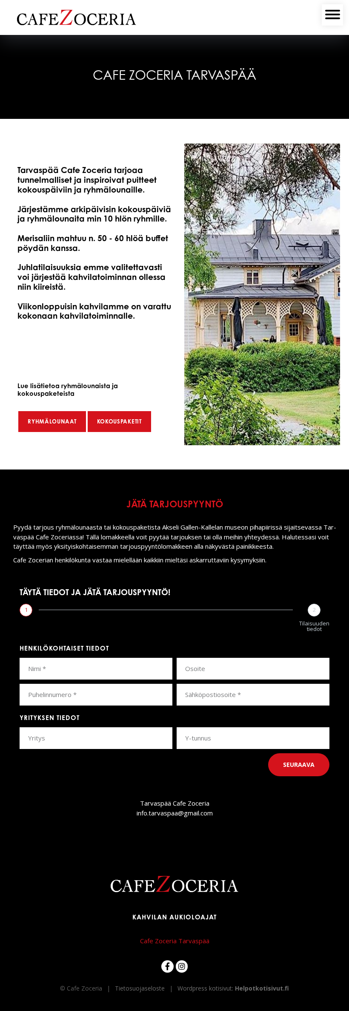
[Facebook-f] (167, 966)
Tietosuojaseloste (140, 988)
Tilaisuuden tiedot (314, 626)
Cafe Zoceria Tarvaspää (174, 940)
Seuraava (299, 764)
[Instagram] (182, 966)
